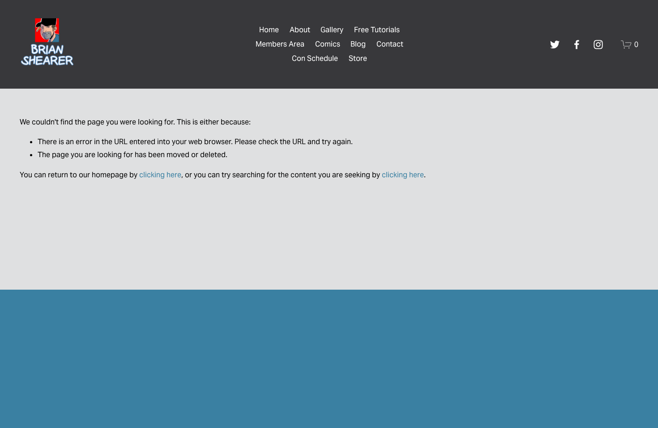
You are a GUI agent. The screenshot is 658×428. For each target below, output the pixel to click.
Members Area (280, 44)
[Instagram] (598, 44)
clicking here (160, 175)
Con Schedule (315, 58)
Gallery (331, 29)
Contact (389, 44)
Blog (358, 44)
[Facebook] (576, 44)
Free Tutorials (377, 29)
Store (358, 58)
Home (269, 29)
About (300, 29)
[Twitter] (554, 44)
